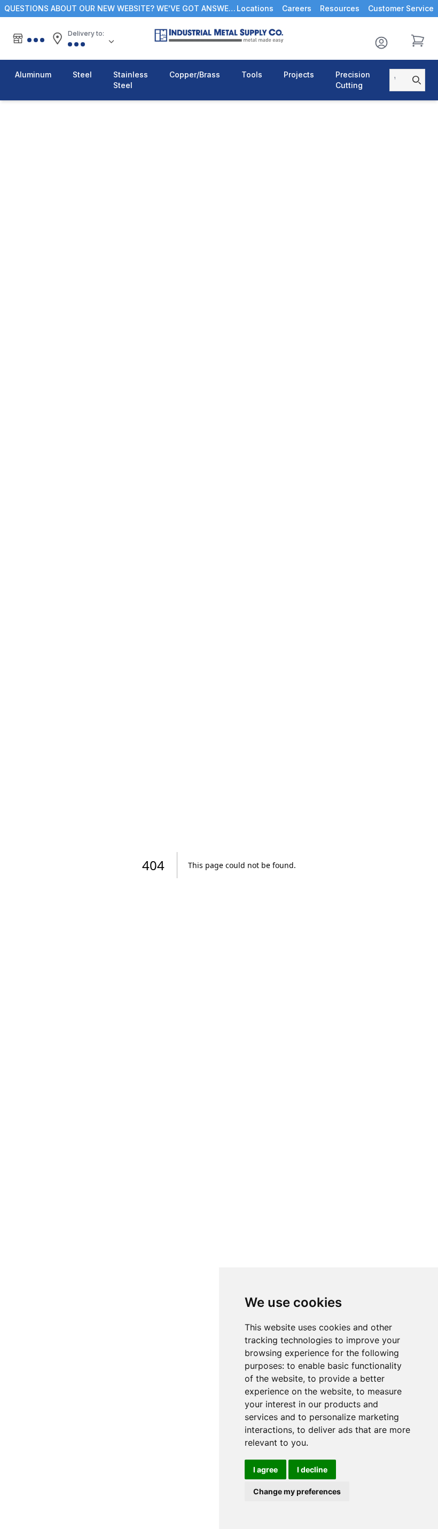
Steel (82, 74)
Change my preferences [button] (297, 1491)
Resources (339, 8)
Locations (255, 8)
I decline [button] (312, 1469)
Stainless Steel (130, 80)
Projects (299, 74)
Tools (251, 74)
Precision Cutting (352, 80)
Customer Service (401, 8)
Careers (296, 8)
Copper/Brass (194, 74)
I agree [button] (265, 1469)
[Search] (413, 80)
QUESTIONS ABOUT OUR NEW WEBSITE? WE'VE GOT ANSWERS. (120, 8)
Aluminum (33, 74)
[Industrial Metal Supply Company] (219, 36)
